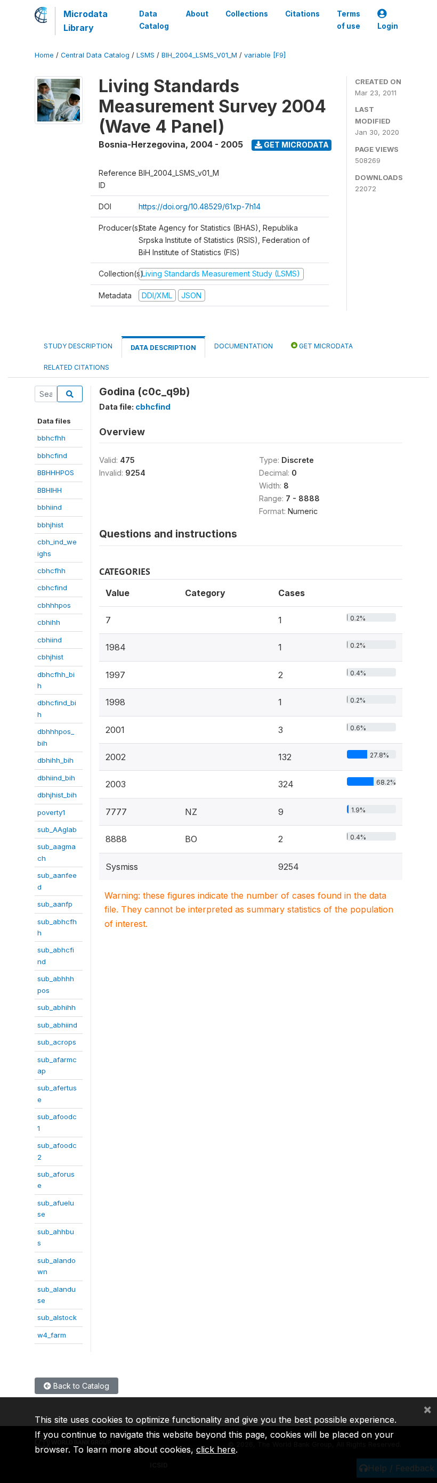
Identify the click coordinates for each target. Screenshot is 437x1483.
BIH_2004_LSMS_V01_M (199, 55)
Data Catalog (154, 20)
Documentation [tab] (243, 346)
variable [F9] (265, 55)
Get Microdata (295, 144)
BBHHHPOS (55, 472)
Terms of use (348, 20)
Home (44, 55)
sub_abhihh (56, 1007)
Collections (246, 14)
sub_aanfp (54, 904)
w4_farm (51, 1335)
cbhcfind (52, 587)
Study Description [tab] (78, 346)
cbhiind (49, 639)
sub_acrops (56, 1042)
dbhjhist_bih (57, 795)
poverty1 (51, 812)
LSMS (145, 55)
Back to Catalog (80, 1385)
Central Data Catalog (95, 55)
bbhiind (49, 507)
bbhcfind (52, 455)
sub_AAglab (57, 829)
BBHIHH (49, 490)
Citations (302, 14)
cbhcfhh (51, 570)
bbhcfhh (51, 438)
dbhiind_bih (56, 777)
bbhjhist (50, 524)
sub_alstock (57, 1317)
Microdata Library (85, 21)
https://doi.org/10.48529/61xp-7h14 (200, 206)
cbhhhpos (54, 605)
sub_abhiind (57, 1025)
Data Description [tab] (163, 348)
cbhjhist (50, 657)
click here (216, 1449)
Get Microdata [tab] (325, 346)
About (197, 14)
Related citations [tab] (76, 367)
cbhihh (48, 622)
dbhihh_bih (55, 760)
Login (387, 26)
